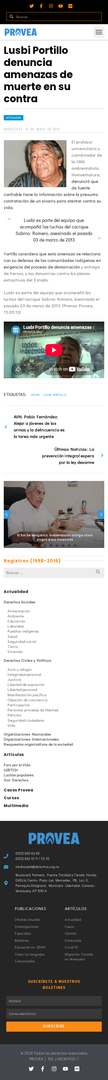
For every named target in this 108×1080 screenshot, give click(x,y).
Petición (14, 714)
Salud (12, 636)
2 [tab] (38, 545)
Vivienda (15, 651)
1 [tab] (32, 545)
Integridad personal (24, 674)
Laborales (16, 626)
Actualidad (13, 117)
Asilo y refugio (20, 669)
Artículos (14, 754)
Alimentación (19, 610)
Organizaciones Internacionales (31, 739)
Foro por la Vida (17, 764)
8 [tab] (75, 545)
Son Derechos (16, 779)
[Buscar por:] (54, 572)
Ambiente (16, 615)
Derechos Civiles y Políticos (27, 660)
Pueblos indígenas (23, 631)
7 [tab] (69, 545)
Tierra (13, 646)
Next (101, 514)
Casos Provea (18, 790)
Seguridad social (22, 641)
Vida (11, 725)
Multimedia (16, 805)
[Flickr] (70, 6)
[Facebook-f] (41, 6)
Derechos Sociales (20, 601)
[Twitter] (31, 6)
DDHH (35, 395)
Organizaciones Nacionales (27, 734)
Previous (7, 514)
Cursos (11, 797)
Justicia (14, 679)
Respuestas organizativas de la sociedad (38, 744)
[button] (98, 32)
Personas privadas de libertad (33, 709)
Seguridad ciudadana (26, 720)
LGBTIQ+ (11, 769)
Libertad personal (22, 689)
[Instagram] (51, 6)
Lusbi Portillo (54, 395)
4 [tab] (50, 545)
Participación (19, 704)
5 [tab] (57, 545)
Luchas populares (19, 774)
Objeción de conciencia (27, 699)
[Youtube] (60, 6)
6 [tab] (63, 545)
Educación (16, 620)
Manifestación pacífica (27, 694)
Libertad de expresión (26, 684)
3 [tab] (44, 545)
